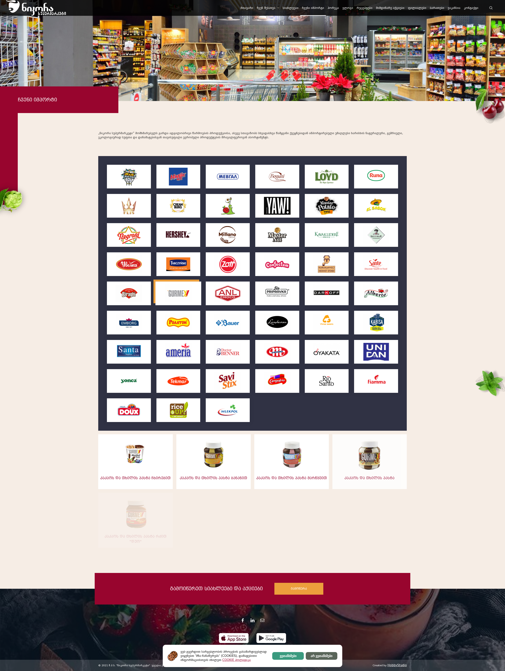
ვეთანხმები (288, 656)
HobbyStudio (397, 665)
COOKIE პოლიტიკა (236, 660)
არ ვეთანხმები (321, 656)
